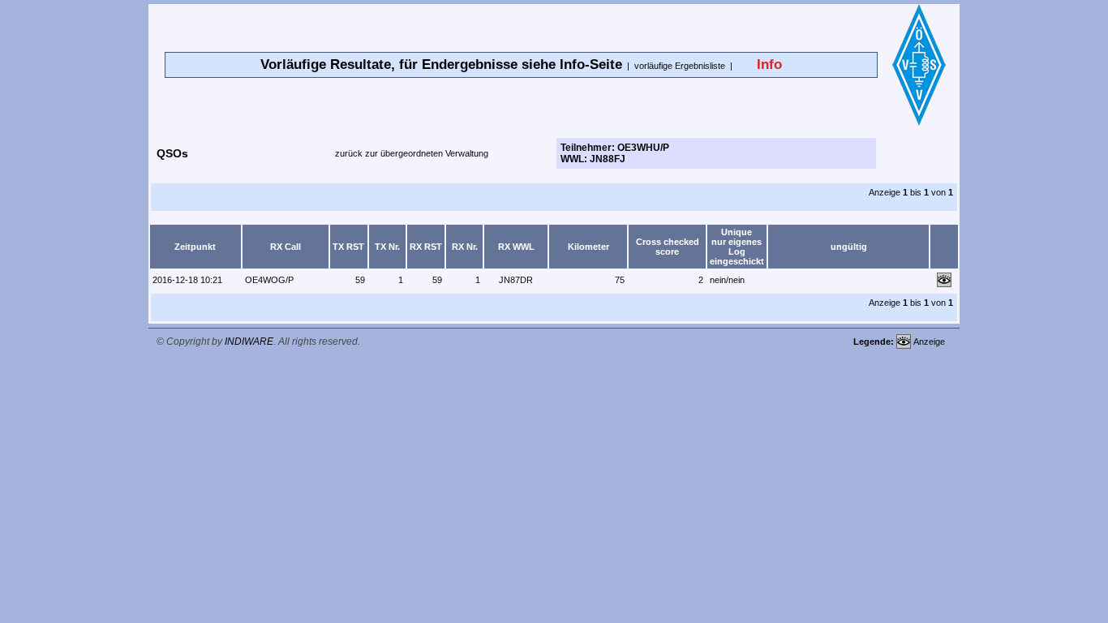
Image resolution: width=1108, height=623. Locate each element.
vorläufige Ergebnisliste (679, 66)
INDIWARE (249, 341)
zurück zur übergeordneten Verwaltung (411, 153)
